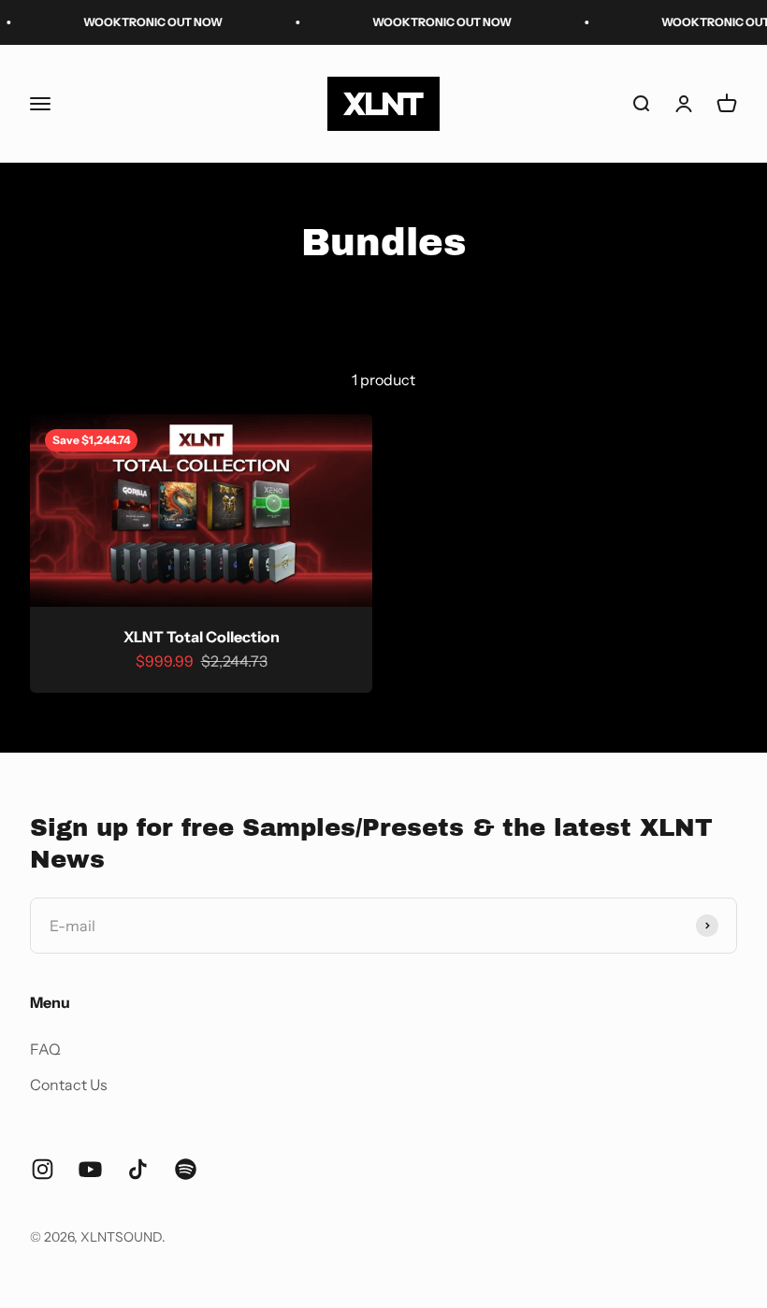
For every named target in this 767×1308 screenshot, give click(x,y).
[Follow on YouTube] (90, 1169)
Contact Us (69, 1084)
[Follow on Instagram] (42, 1169)
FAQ (45, 1049)
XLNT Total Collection (201, 636)
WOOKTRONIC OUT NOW (142, 22)
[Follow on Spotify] (185, 1169)
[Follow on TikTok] (138, 1169)
